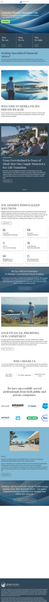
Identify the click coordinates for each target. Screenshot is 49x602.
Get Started (6, 21)
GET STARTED (18, 500)
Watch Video (29, 500)
